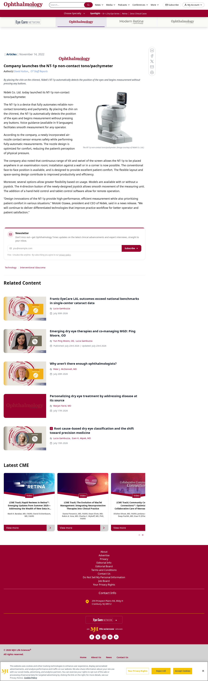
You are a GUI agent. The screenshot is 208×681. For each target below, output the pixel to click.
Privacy (104, 559)
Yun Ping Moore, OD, (63, 340)
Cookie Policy (30, 677)
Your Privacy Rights (104, 584)
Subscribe (130, 248)
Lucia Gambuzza (61, 308)
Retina (124, 13)
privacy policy (65, 255)
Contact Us (104, 573)
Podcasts (122, 4)
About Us (96, 657)
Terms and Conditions (104, 570)
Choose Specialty (72, 13)
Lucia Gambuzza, (62, 438)
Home (83, 657)
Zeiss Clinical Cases (138, 13)
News (109, 657)
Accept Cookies (182, 671)
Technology (10, 267)
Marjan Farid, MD (62, 405)
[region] (104, 671)
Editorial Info (104, 562)
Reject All (161, 671)
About (104, 551)
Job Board (104, 581)
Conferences (138, 4)
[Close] (203, 671)
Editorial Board (104, 566)
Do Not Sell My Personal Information (104, 577)
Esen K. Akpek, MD (81, 438)
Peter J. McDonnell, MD (65, 369)
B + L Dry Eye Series (111, 13)
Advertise (104, 555)
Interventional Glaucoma (32, 267)
